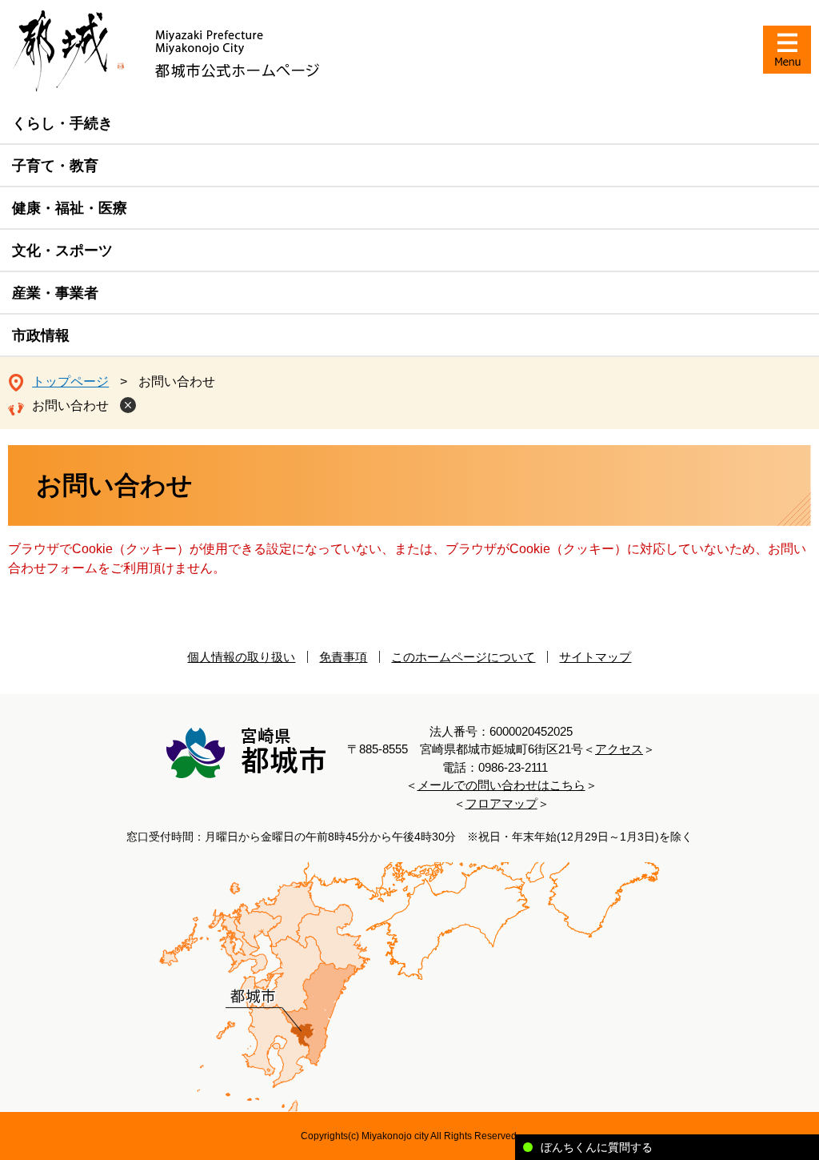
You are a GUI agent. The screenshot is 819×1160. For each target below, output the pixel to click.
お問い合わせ (70, 405)
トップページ (70, 381)
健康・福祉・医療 (69, 208)
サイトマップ (595, 657)
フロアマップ (501, 803)
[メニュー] (787, 50)
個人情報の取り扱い (241, 657)
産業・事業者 (55, 293)
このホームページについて (463, 657)
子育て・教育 (55, 166)
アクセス (619, 749)
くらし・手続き (62, 123)
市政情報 (41, 335)
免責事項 (343, 657)
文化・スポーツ (62, 251)
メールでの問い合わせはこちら (501, 785)
